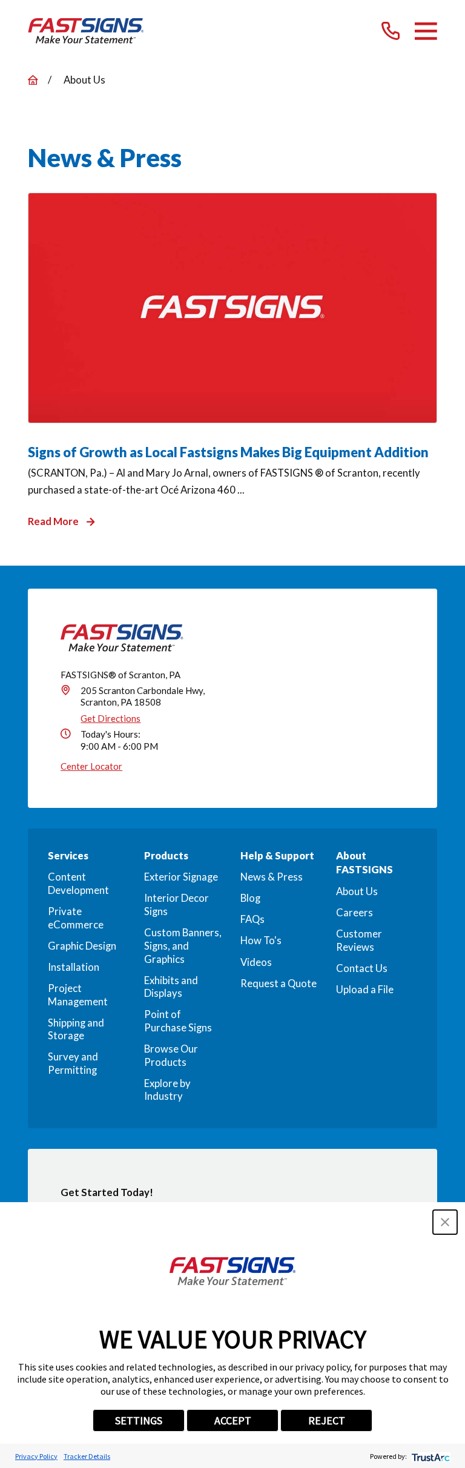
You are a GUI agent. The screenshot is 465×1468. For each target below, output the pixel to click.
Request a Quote (278, 983)
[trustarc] (429, 1456)
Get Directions (110, 718)
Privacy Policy (36, 1456)
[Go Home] (33, 80)
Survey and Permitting (73, 1063)
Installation (73, 967)
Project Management (78, 995)
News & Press (271, 877)
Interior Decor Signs (176, 904)
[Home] (86, 31)
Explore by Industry (167, 1090)
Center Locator (91, 766)
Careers (354, 913)
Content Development (78, 883)
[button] (445, 1222)
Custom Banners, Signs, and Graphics (183, 946)
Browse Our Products (171, 1055)
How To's (261, 940)
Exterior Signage (181, 877)
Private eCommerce (76, 918)
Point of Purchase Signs (178, 1021)
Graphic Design (82, 946)
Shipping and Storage (76, 1029)
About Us (357, 891)
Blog (250, 898)
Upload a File (365, 990)
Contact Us (362, 968)
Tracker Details (87, 1456)
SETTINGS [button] (138, 1420)
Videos (256, 962)
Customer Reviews (359, 940)
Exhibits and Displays (171, 987)
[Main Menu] (426, 31)
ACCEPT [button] (232, 1420)
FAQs (252, 919)
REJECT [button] (326, 1420)
